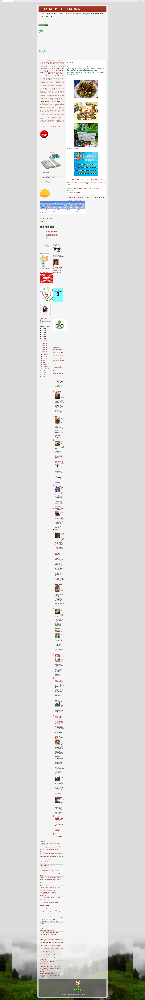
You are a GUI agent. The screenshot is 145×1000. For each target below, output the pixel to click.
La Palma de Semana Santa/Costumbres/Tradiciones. (47, 909)
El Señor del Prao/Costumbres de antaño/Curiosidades (51, 85)
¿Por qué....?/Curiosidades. (47, 63)
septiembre (46, 366)
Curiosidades (43, 73)
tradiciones (54, 117)
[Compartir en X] (71, 190)
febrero (45, 342)
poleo (61, 633)
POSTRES (57, 379)
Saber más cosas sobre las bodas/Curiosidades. (51, 942)
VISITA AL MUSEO (62, 658)
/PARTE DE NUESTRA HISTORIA (48, 849)
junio (44, 360)
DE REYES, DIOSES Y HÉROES (57, 531)
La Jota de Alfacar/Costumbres (47, 907)
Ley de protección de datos (56, 98)
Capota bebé (62, 511)
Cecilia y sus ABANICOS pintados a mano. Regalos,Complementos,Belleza (59, 818)
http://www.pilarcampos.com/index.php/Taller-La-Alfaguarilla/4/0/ (58, 366)
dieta (47, 79)
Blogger (83, 994)
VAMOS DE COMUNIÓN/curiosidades (49, 966)
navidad (46, 103)
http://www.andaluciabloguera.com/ (58, 356)
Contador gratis (42, 221)
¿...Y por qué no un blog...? (59, 392)
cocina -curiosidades (45, 859)
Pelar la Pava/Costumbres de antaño (49, 932)
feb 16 (44, 349)
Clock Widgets (46, 172)
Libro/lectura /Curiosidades (50, 101)
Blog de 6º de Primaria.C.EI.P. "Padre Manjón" (59, 835)
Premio (47, 105)
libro (60, 99)
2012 (43, 332)
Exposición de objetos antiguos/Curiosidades (54, 86)
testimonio (47, 117)
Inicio (88, 197)
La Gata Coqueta (59, 608)
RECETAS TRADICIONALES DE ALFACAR (59, 737)
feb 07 (44, 345)
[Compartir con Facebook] (72, 190)
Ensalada (70, 62)
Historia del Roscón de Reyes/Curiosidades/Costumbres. (48, 901)
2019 (43, 376)
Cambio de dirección (59, 759)
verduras (57, 120)
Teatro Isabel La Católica (46, 961)
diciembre (45, 368)
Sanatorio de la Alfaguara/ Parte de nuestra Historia (50, 114)
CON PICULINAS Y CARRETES (59, 509)
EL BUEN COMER (59, 440)
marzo (44, 354)
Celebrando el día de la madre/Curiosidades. (50, 856)
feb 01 (44, 343)
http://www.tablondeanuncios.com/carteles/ (58, 373)
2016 (43, 370)
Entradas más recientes (75, 197)
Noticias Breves (59, 758)
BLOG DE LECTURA (57, 655)
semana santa (43, 959)
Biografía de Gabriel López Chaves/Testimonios (51, 853)
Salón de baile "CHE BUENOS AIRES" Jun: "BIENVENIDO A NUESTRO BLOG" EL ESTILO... (59, 721)
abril (44, 356)
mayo (44, 358)
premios (53, 105)
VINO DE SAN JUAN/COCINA (47, 973)
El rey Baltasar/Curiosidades (47, 890)
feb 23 (44, 351)
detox (57, 76)
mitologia (41, 103)
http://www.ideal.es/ (57, 358)
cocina (73, 192)
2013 (43, 334)
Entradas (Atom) (78, 200)
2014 (43, 336)
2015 (43, 338)
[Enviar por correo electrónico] (68, 190)
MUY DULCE (58, 573)
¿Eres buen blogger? (42, 53)
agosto (44, 364)
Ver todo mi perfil (57, 272)
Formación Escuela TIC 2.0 (59, 678)
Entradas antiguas (99, 197)
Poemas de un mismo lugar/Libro (48, 934)
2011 (43, 330)
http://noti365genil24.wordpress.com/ (58, 353)
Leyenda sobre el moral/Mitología (48, 99)
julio (44, 362)
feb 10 (44, 347)
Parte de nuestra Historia (55, 103)
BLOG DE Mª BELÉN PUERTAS (60, 8)
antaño (41, 851)
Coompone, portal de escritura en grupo (59, 681)
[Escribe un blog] (69, 190)
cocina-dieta (52, 70)
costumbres (60, 72)
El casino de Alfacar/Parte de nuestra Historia (51, 885)
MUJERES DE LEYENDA (58, 554)
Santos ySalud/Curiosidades (46, 957)
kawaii (53, 152)
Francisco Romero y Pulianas (57, 699)
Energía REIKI (58, 797)
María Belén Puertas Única (58, 266)
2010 (43, 328)
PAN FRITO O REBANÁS (58, 417)
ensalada (78, 192)
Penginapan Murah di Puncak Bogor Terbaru (59, 557)
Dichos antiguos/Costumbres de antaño (49, 879)
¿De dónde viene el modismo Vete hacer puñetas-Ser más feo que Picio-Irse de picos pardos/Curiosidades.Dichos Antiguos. (50, 845)
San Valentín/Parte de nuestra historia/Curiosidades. (51, 113)
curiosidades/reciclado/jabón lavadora (47, 76)
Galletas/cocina (43, 88)
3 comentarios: (95, 188)
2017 (43, 372)
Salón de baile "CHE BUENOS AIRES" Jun (58, 716)
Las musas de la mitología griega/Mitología (50, 917)
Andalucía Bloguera (57, 830)
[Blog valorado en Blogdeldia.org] (43, 51)
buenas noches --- (62, 465)
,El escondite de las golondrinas (59, 462)
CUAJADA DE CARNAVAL (62, 443)
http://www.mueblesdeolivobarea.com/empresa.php (58, 362)
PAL (56, 774)
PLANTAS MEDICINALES (58, 631)
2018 (43, 374)
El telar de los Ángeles (58, 585)
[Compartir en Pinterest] (73, 190)
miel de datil (57, 380)
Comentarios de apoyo (52, 72)
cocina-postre (43, 863)
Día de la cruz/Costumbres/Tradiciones (49, 877)
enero (44, 340)
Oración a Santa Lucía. (62, 588)
